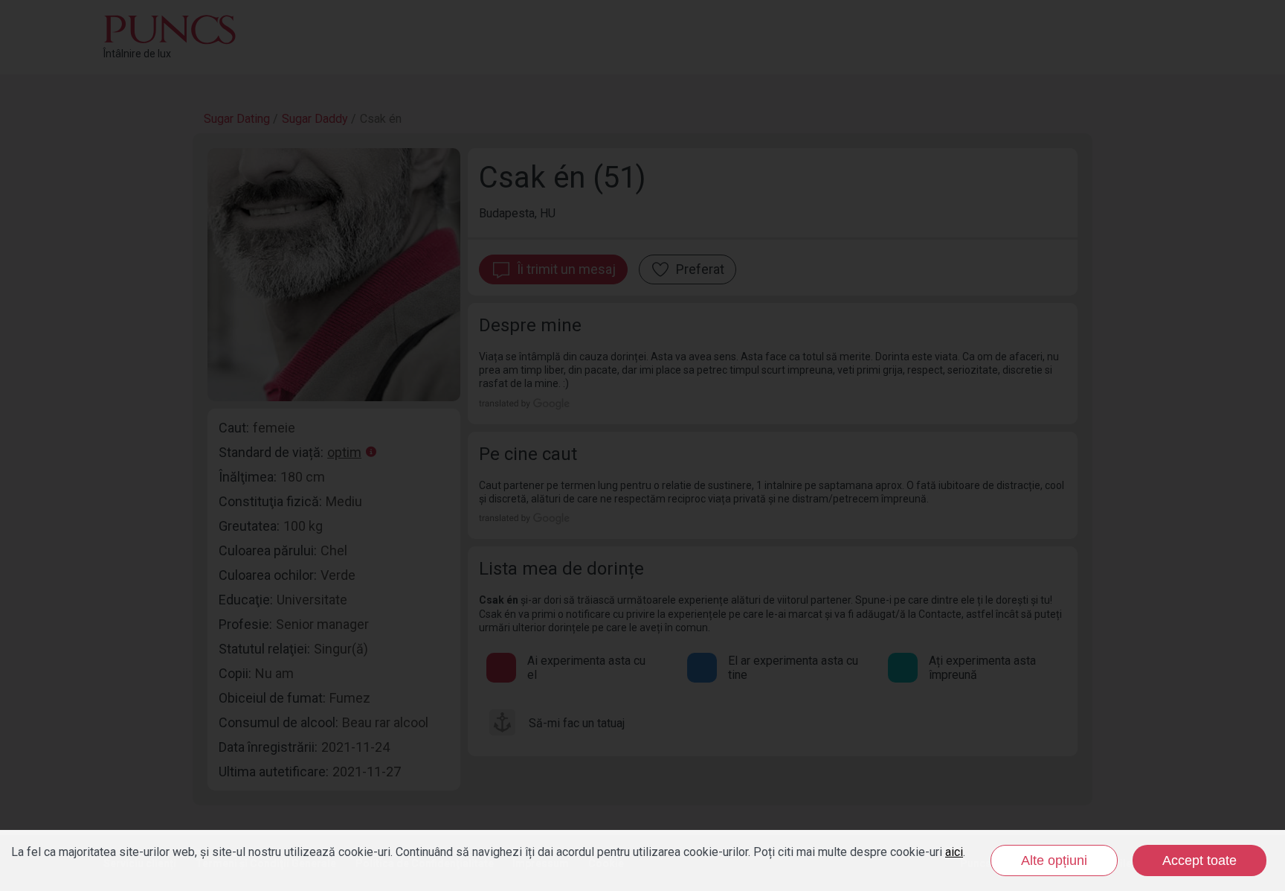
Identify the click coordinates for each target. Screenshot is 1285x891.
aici (954, 852)
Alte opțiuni (1054, 860)
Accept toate (1199, 860)
